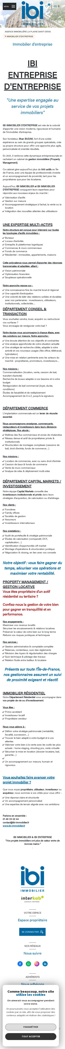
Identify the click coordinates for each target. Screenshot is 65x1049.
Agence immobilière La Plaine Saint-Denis (28, 31)
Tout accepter (31, 1036)
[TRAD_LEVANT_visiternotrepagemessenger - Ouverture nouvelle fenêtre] (28, 964)
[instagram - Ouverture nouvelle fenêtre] (37, 964)
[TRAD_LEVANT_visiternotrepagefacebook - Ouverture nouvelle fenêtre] (20, 964)
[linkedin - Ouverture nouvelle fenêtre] (45, 964)
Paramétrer (30, 1026)
